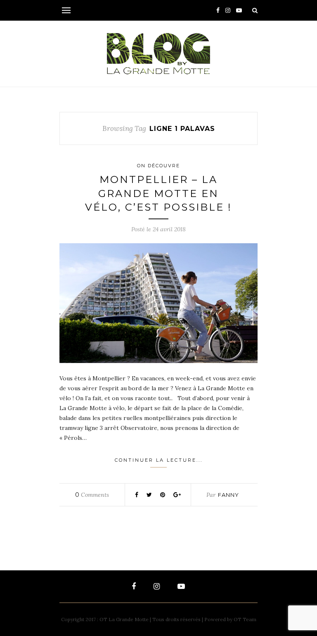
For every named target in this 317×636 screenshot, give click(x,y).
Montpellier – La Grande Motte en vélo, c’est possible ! (158, 193)
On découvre (158, 165)
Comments (92, 494)
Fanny (228, 494)
